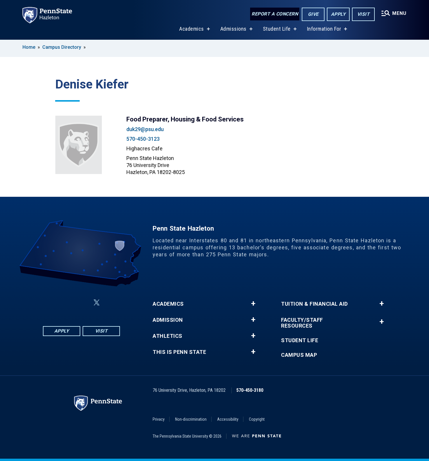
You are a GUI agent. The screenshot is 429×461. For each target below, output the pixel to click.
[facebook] (52, 302)
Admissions (233, 29)
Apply (338, 14)
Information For (324, 29)
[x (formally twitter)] (97, 302)
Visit (363, 14)
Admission (168, 320)
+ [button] (253, 303)
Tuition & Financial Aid (314, 304)
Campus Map (299, 355)
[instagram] (67, 302)
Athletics (167, 336)
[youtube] (111, 302)
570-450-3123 (143, 139)
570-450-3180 (249, 390)
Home (28, 47)
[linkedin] (83, 302)
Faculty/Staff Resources (302, 323)
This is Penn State (179, 352)
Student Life (277, 29)
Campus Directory (61, 47)
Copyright (257, 419)
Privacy (159, 419)
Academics (191, 29)
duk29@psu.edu (145, 129)
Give (313, 14)
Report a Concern (275, 14)
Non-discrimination (191, 419)
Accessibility (227, 419)
